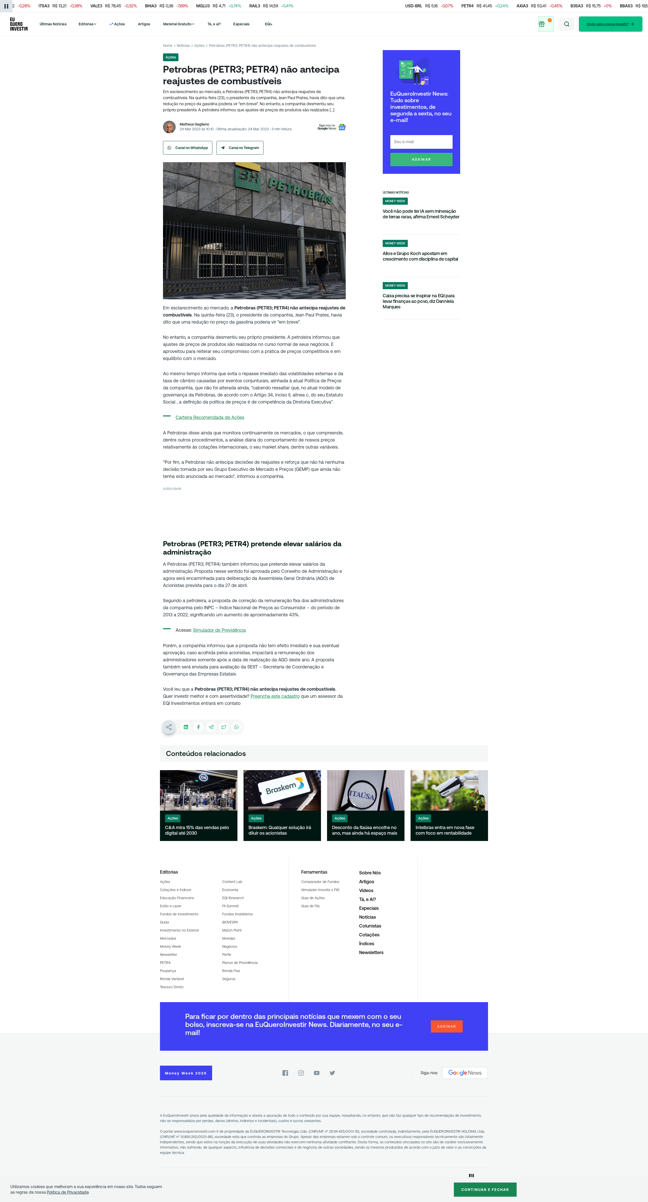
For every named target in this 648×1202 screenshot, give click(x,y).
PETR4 (165, 963)
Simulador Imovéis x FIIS (320, 890)
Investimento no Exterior (179, 930)
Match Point (232, 930)
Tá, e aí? (214, 24)
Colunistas (370, 926)
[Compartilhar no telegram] (211, 727)
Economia (230, 890)
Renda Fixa (231, 971)
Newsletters (371, 952)
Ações (199, 46)
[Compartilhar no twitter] (224, 727)
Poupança (168, 971)
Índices (366, 943)
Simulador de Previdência (219, 630)
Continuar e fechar (485, 1190)
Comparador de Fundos (320, 882)
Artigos (144, 24)
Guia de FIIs (310, 906)
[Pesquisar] (566, 24)
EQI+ (269, 24)
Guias (164, 922)
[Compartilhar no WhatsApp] (236, 727)
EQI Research (233, 898)
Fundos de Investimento (179, 914)
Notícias (183, 46)
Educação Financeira (177, 898)
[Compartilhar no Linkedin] (186, 727)
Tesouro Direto (172, 987)
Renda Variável (172, 979)
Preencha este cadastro (275, 696)
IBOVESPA (230, 922)
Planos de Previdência (240, 963)
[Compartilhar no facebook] (198, 727)
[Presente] (546, 24)
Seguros (228, 979)
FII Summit (230, 906)
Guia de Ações (313, 898)
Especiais (241, 24)
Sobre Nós (370, 872)
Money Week (170, 946)
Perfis (226, 955)
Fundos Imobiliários (237, 914)
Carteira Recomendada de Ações (210, 417)
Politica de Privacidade (68, 1192)
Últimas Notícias (53, 24)
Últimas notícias (396, 192)
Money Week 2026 (186, 1073)
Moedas (228, 938)
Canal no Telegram (244, 148)
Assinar (421, 159)
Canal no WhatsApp (191, 148)
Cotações (369, 934)
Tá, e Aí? (367, 899)
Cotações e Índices (175, 890)
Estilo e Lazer (170, 906)
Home (167, 46)
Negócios (229, 946)
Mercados (168, 938)
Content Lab (232, 882)
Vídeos (366, 890)
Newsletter (168, 955)
